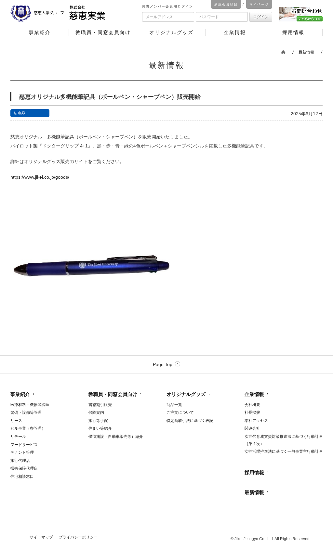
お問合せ (301, 14)
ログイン (261, 17)
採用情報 (254, 472)
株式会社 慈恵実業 (67, 14)
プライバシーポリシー (78, 537)
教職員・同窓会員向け (112, 394)
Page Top (162, 364)
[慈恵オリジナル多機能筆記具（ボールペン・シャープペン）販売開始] (91, 310)
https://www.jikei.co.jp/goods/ (39, 177)
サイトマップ (41, 537)
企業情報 (254, 394)
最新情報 (306, 52)
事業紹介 (20, 394)
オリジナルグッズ (186, 394)
